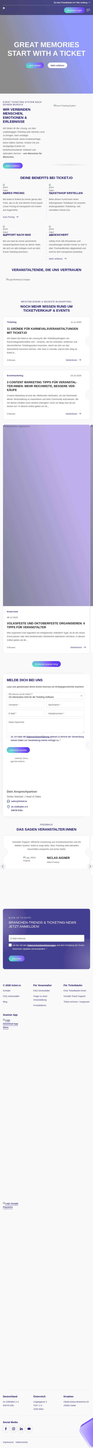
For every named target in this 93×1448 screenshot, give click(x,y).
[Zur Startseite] (9, 10)
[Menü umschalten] (88, 10)
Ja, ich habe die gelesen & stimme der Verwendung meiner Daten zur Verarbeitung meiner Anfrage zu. (47, 738)
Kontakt (6, 990)
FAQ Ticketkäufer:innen (75, 990)
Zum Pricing (9, 217)
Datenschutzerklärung (38, 736)
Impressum (8, 1442)
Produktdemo (39, 1005)
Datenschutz (22, 1442)
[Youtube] (29, 1429)
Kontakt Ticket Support (74, 996)
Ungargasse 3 (40, 1402)
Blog (5, 1002)
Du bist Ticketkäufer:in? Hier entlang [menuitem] (70, 3)
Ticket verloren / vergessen (77, 1002)
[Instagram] (13, 1429)
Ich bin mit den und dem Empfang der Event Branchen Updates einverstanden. (48, 947)
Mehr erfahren (57, 65)
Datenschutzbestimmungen (41, 945)
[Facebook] (6, 1429)
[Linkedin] (21, 1429)
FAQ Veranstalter (11, 996)
